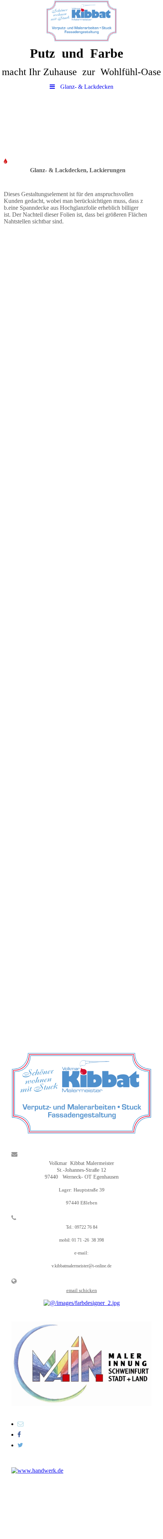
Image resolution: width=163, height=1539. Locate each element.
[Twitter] (20, 1445)
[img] (81, 21)
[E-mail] (20, 1424)
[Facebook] (19, 1434)
